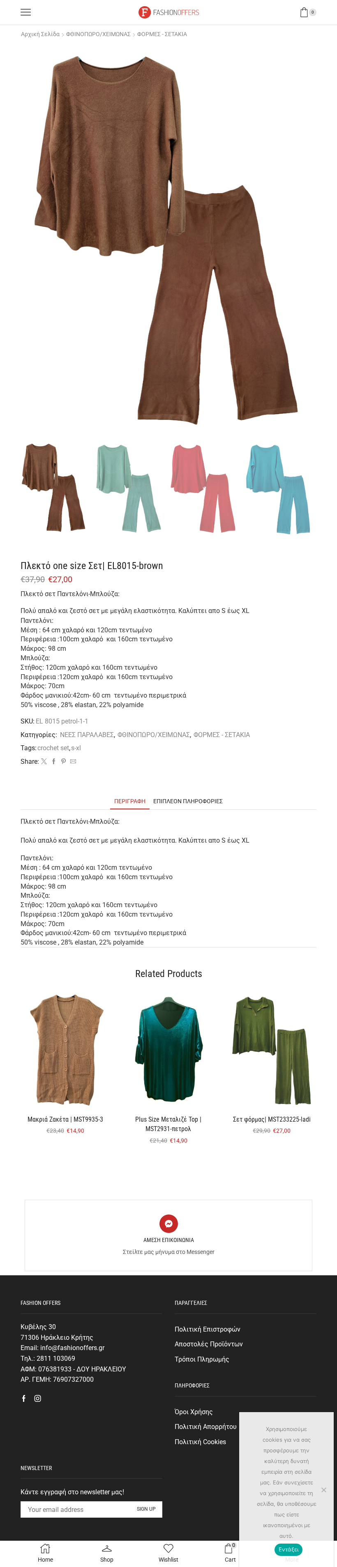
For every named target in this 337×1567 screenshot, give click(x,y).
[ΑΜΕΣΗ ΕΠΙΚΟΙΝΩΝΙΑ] (168, 1223)
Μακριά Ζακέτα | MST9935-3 (65, 1119)
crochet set (53, 748)
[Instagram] (38, 1398)
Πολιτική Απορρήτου (206, 1427)
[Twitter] (44, 761)
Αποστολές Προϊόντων (209, 1344)
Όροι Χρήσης (194, 1412)
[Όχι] (323, 1490)
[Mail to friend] (72, 761)
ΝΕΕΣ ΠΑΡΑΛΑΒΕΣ (87, 735)
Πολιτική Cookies (200, 1442)
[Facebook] (54, 761)
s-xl (76, 748)
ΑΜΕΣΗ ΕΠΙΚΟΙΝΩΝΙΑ (168, 1240)
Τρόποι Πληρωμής (202, 1359)
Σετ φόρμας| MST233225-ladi (272, 1119)
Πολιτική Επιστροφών (207, 1329)
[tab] (130, 801)
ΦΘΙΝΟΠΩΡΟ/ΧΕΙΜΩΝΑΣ (98, 34)
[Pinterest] (63, 761)
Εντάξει (289, 1549)
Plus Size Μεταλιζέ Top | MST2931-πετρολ (168, 1124)
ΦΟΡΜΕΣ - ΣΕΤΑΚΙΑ (162, 34)
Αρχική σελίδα (40, 34)
